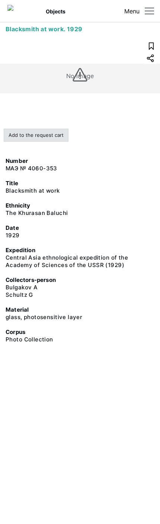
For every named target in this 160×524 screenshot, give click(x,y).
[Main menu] (149, 11)
